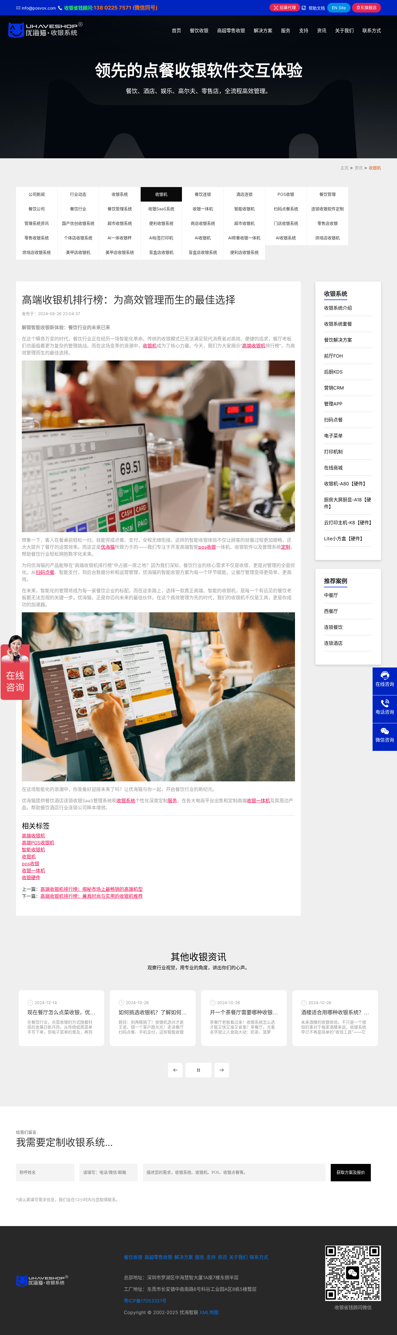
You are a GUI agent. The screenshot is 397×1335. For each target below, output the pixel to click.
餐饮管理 (327, 194)
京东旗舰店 (366, 7)
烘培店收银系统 (36, 252)
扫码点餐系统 (286, 208)
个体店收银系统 (78, 237)
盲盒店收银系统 (203, 252)
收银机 (375, 167)
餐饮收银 (199, 30)
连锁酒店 (333, 643)
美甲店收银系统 (119, 252)
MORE (198, 1070)
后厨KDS (333, 372)
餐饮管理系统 (120, 208)
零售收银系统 (36, 237)
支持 (303, 30)
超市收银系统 (120, 223)
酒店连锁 (244, 194)
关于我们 (344, 30)
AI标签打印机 (161, 237)
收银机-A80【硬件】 (346, 484)
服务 (285, 30)
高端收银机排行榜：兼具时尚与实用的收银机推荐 (91, 896)
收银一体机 (203, 208)
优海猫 (108, 547)
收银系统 (120, 194)
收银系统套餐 (338, 324)
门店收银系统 (286, 223)
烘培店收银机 (327, 237)
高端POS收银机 (38, 843)
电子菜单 (333, 436)
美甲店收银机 (78, 252)
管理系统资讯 (36, 223)
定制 (285, 547)
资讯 (321, 30)
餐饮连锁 (203, 194)
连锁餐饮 (333, 627)
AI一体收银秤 (120, 237)
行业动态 (78, 194)
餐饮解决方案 (338, 340)
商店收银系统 (203, 223)
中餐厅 (331, 595)
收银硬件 (31, 877)
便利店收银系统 (244, 252)
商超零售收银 (231, 30)
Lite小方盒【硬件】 (344, 538)
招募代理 (287, 7)
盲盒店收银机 (161, 252)
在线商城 (333, 468)
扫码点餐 (45, 572)
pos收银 (207, 547)
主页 (344, 167)
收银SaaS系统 (161, 208)
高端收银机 (253, 346)
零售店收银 (327, 223)
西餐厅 (331, 611)
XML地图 (209, 1312)
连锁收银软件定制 (327, 208)
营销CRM (334, 388)
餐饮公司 (36, 208)
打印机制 (333, 452)
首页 (176, 30)
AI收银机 (203, 237)
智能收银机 (244, 208)
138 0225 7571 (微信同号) (126, 8)
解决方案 (263, 30)
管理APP (333, 404)
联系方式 (371, 30)
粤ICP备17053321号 (145, 1301)
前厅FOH (333, 356)
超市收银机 (244, 223)
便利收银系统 (161, 223)
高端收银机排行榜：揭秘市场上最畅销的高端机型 (91, 889)
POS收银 (286, 194)
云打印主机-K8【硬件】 (349, 522)
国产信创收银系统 (78, 223)
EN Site (339, 7)
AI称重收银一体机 (244, 237)
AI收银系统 (286, 237)
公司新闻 (36, 194)
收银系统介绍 (338, 308)
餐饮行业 (78, 208)
